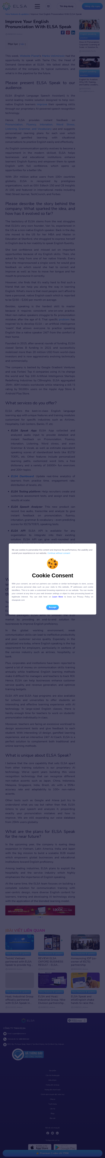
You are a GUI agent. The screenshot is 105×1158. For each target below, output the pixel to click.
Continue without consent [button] (58, 553)
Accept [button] (52, 607)
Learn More (57, 597)
